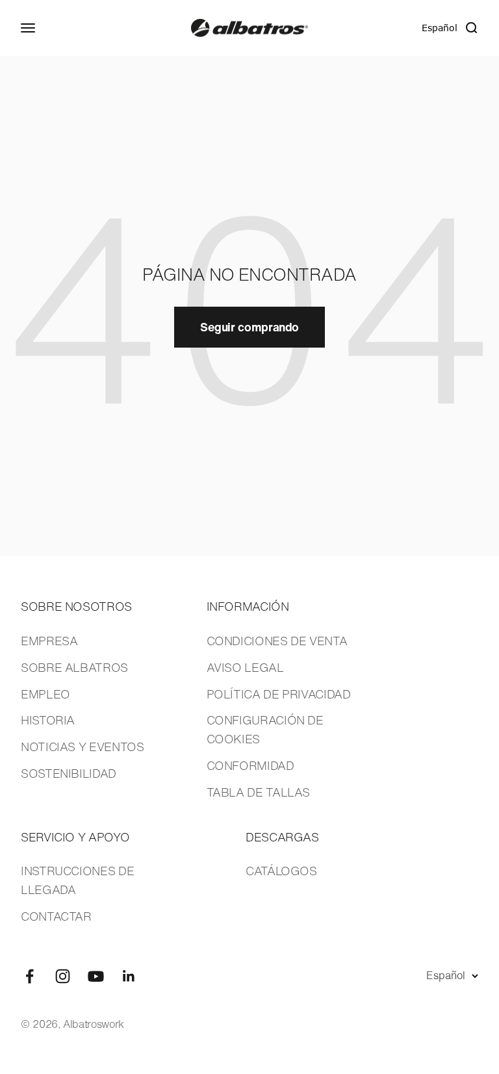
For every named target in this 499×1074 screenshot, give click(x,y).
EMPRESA (49, 640)
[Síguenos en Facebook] (29, 976)
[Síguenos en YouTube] (96, 976)
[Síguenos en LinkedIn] (129, 976)
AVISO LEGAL (245, 667)
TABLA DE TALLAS (259, 792)
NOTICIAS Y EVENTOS (82, 746)
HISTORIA (48, 719)
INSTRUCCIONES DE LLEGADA (77, 880)
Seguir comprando (249, 326)
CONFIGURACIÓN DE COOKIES (265, 729)
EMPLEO (45, 693)
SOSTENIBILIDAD (68, 773)
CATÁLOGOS (281, 870)
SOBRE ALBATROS (74, 667)
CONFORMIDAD (250, 765)
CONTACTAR (56, 916)
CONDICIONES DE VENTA (277, 640)
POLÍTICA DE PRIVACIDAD (279, 693)
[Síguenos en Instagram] (62, 976)
